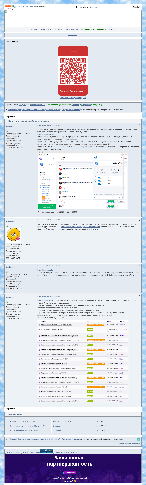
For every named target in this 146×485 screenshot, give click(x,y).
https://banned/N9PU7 (46, 300)
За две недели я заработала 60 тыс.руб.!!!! (27, 426)
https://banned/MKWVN (46, 134)
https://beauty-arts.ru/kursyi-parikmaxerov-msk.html (80, 227)
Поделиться (41, 125)
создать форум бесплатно (129, 444)
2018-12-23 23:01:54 (53, 220)
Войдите (22, 105)
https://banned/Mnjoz (45, 270)
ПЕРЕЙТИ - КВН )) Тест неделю (73, 98)
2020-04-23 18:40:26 (53, 266)
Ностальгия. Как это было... (64, 421)
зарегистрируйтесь (37, 105)
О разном (57, 426)
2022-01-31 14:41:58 (53, 296)
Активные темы (72, 35)
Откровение (86, 105)
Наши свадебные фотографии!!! (23, 421)
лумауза (10, 221)
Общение (75, 105)
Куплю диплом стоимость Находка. (24, 430)
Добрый (10, 126)
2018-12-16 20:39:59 (53, 125)
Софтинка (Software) (71, 110)
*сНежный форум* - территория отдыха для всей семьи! (34, 110)
